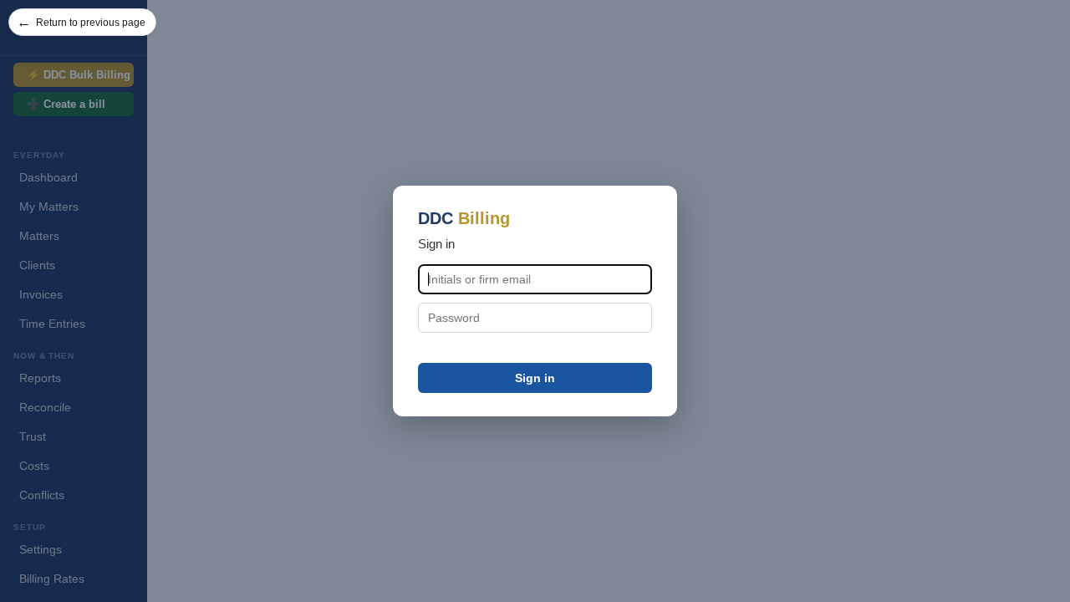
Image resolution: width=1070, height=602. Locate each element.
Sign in (535, 378)
